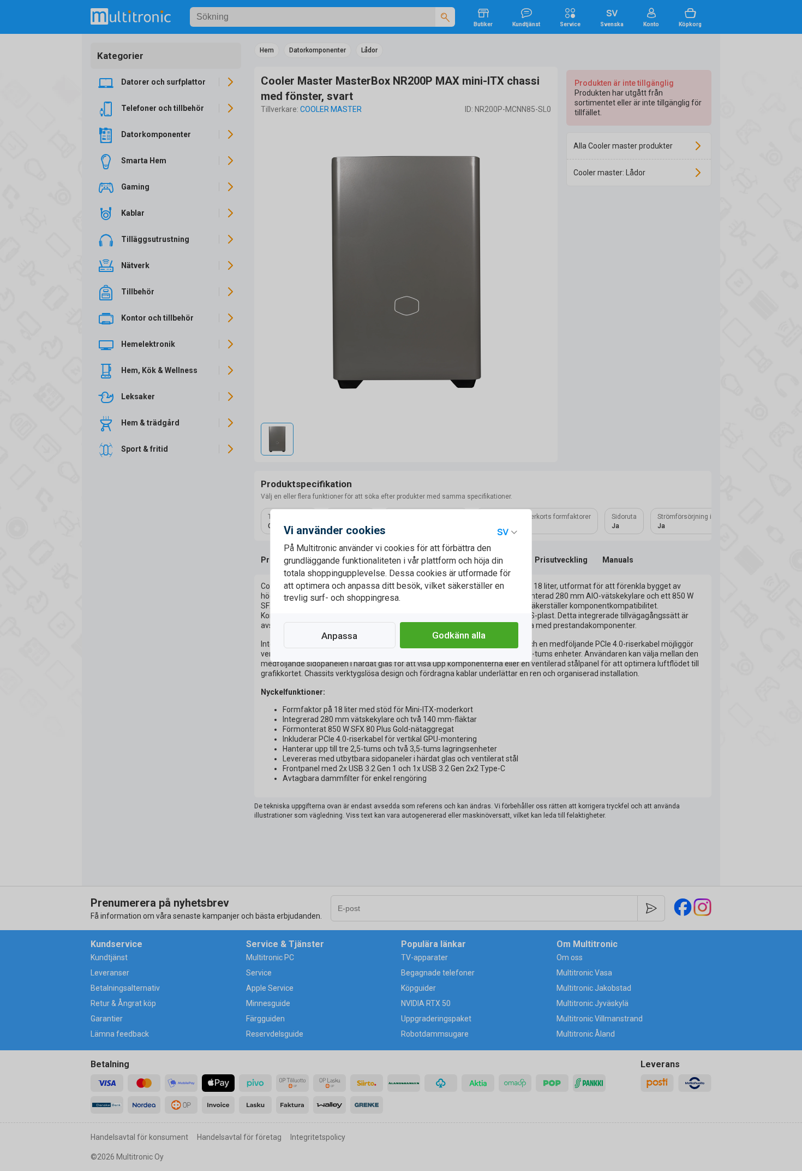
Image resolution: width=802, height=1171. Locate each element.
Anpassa (339, 635)
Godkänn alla (459, 635)
